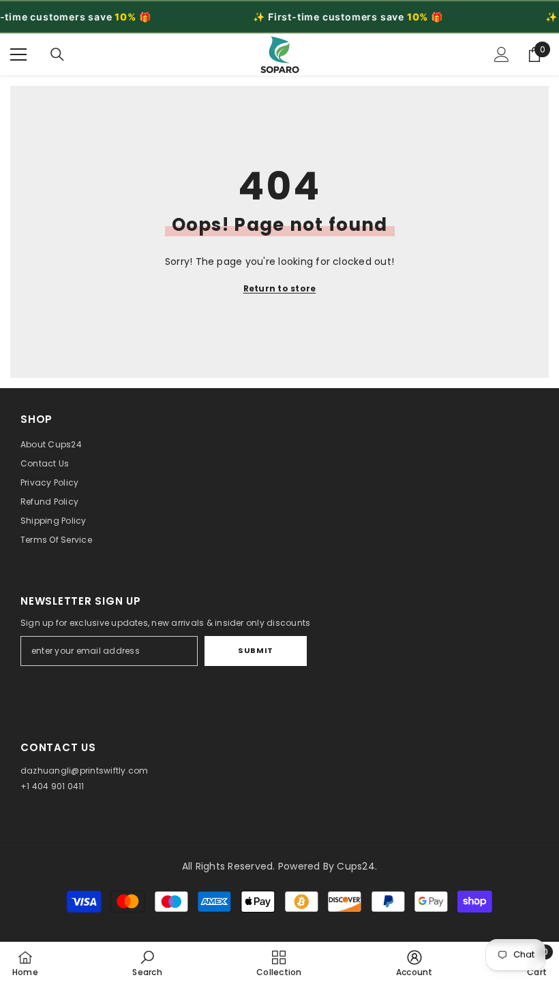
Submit (255, 650)
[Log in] (501, 54)
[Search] (57, 54)
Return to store (279, 288)
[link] (147, 963)
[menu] (18, 54)
